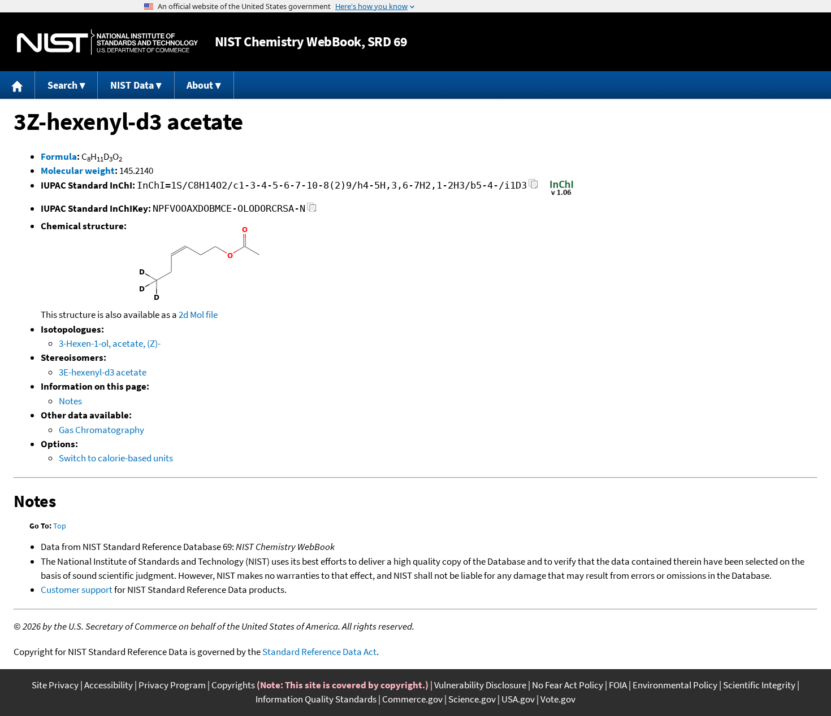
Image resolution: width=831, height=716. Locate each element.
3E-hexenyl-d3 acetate (102, 372)
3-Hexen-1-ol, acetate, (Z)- (110, 343)
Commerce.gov (412, 699)
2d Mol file (198, 314)
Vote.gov (557, 699)
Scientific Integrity (759, 685)
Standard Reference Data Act (319, 651)
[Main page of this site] (17, 85)
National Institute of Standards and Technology (107, 42)
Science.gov (472, 699)
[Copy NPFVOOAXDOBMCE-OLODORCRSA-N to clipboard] (312, 210)
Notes (70, 401)
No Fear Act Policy (567, 685)
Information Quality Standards (316, 699)
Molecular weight (78, 170)
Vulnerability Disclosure (480, 685)
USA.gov (518, 699)
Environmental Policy (675, 685)
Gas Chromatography (101, 430)
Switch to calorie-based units (116, 458)
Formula (59, 156)
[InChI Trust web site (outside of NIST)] (561, 194)
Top (59, 526)
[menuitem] (17, 85)
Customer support (76, 589)
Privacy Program (172, 685)
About (200, 84)
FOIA (618, 685)
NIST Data (132, 84)
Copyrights (233, 685)
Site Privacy (55, 685)
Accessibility (108, 685)
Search (62, 84)
